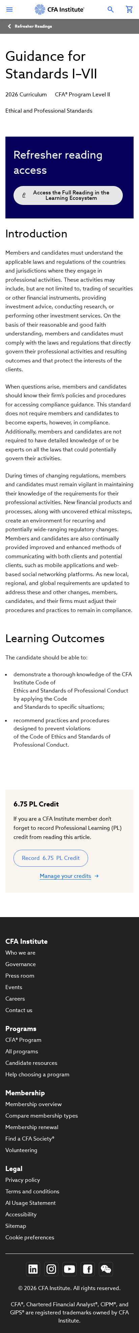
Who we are (20, 952)
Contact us (18, 1010)
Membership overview (33, 1104)
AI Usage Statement (30, 1203)
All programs (21, 1051)
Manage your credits (65, 876)
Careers (15, 998)
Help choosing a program (37, 1074)
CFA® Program (23, 1040)
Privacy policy (22, 1180)
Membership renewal (31, 1127)
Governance (20, 964)
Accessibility (21, 1214)
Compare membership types (41, 1115)
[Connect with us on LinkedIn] (33, 1269)
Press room (19, 975)
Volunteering (21, 1150)
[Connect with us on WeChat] (106, 1269)
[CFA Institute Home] (60, 9)
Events (13, 987)
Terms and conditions (32, 1191)
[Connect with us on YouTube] (69, 1269)
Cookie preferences (29, 1237)
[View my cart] (129, 9)
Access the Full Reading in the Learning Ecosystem (71, 195)
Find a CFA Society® (29, 1138)
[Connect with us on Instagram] (51, 1269)
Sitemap (15, 1226)
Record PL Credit (51, 858)
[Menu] (9, 9)
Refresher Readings (33, 26)
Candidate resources (31, 1063)
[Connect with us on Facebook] (88, 1269)
